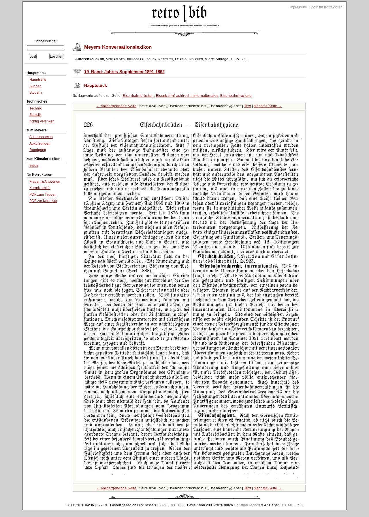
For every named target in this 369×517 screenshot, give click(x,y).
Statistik (35, 115)
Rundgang (37, 150)
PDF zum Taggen (43, 195)
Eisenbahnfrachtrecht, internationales (187, 96)
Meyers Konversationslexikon (118, 47)
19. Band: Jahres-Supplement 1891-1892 (124, 71)
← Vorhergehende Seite (116, 106)
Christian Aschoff (247, 505)
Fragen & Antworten (44, 182)
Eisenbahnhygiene (236, 96)
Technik (35, 108)
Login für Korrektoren (325, 7)
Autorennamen (41, 137)
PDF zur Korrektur (43, 201)
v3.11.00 (177, 505)
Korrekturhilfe (39, 188)
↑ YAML (163, 505)
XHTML (287, 505)
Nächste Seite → (268, 106)
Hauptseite (37, 80)
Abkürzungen (39, 143)
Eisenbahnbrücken (138, 96)
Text (247, 106)
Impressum (298, 7)
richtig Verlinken (41, 121)
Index (33, 166)
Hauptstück (95, 85)
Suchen (35, 86)
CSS (299, 505)
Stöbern (35, 92)
